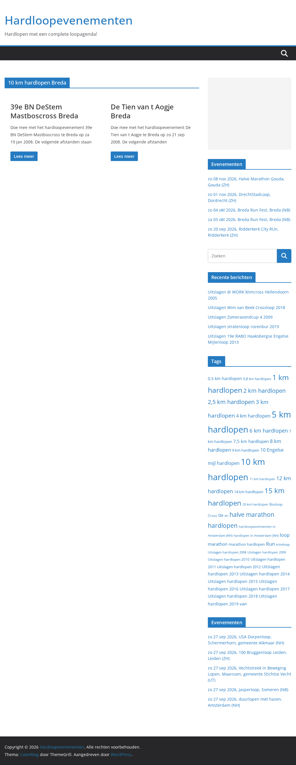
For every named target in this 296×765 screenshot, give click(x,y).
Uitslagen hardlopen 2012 (239, 566)
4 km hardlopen (253, 416)
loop (285, 535)
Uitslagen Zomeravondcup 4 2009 (240, 317)
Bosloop (275, 504)
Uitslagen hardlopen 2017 (265, 589)
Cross (212, 515)
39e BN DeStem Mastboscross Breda (44, 111)
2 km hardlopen (264, 390)
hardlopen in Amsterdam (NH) (256, 536)
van (243, 604)
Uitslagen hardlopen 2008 (227, 552)
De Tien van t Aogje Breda (142, 111)
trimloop (283, 544)
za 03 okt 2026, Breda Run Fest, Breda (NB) (249, 219)
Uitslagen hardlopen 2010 (228, 559)
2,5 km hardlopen (231, 402)
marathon (217, 544)
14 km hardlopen (248, 491)
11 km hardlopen (262, 479)
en (226, 515)
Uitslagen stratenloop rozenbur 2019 (243, 326)
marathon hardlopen (247, 544)
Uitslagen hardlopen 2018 (233, 596)
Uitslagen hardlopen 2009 (266, 552)
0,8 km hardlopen (257, 379)
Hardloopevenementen (69, 20)
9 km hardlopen (245, 450)
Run (270, 543)
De (220, 515)
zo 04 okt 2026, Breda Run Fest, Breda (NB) (249, 210)
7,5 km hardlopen (251, 441)
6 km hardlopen (268, 430)
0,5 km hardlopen (225, 378)
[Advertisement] (249, 114)
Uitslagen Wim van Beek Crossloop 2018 (246, 307)
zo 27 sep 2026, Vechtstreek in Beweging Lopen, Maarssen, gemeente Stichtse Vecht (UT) (249, 674)
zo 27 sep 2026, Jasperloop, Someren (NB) (248, 689)
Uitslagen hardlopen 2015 (233, 581)
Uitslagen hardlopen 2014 (265, 574)
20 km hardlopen (255, 504)
